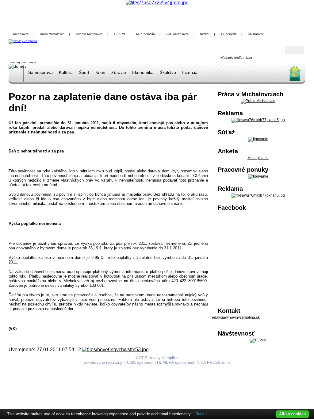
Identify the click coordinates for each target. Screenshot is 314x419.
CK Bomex (255, 34)
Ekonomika (143, 72)
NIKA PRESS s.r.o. (214, 362)
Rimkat (204, 34)
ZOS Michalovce (177, 34)
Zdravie (118, 72)
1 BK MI (119, 34)
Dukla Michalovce (52, 34)
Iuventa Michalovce (89, 34)
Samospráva (40, 72)
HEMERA (165, 362)
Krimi (100, 72)
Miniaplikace (258, 158)
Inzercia (189, 72)
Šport (84, 72)
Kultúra (66, 72)
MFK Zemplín (145, 34)
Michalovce (21, 34)
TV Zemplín (228, 34)
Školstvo (168, 72)
